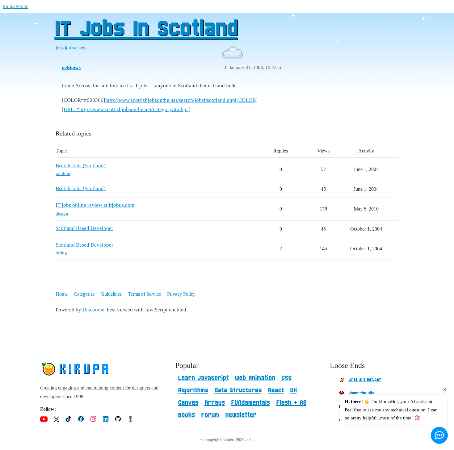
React (276, 390)
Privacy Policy (181, 294)
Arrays (214, 402)
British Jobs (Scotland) (81, 166)
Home (62, 294)
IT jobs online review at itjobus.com (95, 205)
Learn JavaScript (203, 378)
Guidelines (111, 294)
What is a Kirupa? (364, 379)
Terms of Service (144, 294)
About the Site (361, 393)
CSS (286, 378)
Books (186, 415)
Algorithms (193, 390)
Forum (210, 415)
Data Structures (238, 390)
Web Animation (255, 378)
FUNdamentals (250, 402)
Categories (84, 294)
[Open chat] (439, 435)
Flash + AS (291, 402)
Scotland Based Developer (84, 228)
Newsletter (240, 415)
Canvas (188, 402)
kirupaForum (15, 6)
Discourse (93, 310)
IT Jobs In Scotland (146, 29)
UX (293, 390)
